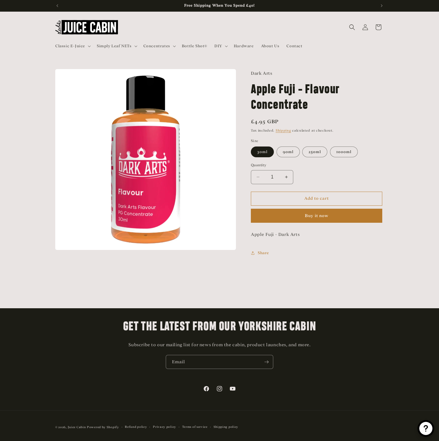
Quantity (258, 165)
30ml (262, 152)
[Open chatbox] (425, 428)
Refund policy (136, 426)
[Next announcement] (381, 5)
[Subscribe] (266, 362)
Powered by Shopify (103, 427)
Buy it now (317, 215)
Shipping (283, 130)
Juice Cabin (77, 427)
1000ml (343, 152)
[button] (72, 46)
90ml (288, 152)
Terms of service (195, 426)
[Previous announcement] (57, 5)
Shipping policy (226, 426)
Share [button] (263, 253)
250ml (314, 152)
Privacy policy (164, 426)
